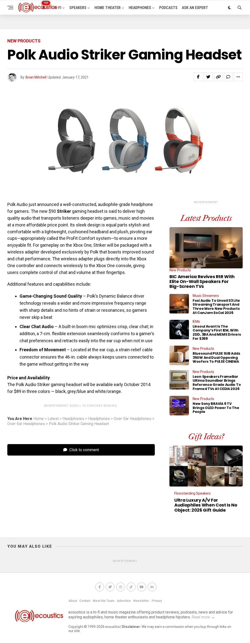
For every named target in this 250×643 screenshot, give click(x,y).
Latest (53, 419)
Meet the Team (103, 601)
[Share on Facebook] (198, 76)
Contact (84, 601)
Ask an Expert (195, 7)
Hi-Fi (57, 7)
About (72, 601)
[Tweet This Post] (208, 76)
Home (38, 419)
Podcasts (168, 7)
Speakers (77, 7)
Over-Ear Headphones (132, 419)
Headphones (140, 7)
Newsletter (141, 601)
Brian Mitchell (36, 77)
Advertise (124, 601)
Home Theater (107, 7)
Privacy (157, 601)
